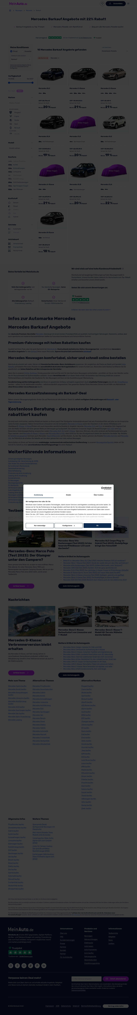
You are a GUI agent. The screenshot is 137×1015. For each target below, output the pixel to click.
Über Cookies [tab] (98, 495)
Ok (97, 525)
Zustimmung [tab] (38, 495)
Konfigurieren (67, 525)
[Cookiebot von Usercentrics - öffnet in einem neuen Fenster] (102, 488)
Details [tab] (68, 495)
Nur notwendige (39, 525)
